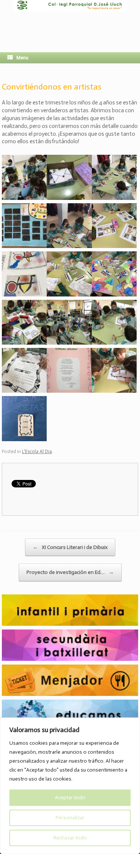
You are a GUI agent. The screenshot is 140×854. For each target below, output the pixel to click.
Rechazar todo (70, 838)
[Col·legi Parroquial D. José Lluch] (70, 20)
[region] (70, 786)
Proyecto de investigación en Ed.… (70, 572)
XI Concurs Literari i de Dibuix (70, 547)
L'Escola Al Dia (37, 451)
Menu (22, 57)
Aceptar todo (70, 797)
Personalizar (70, 817)
